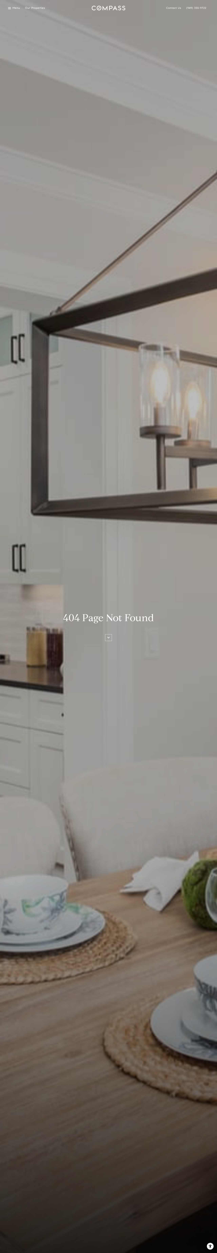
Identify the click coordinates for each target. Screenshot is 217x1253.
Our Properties (35, 8)
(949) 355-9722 (196, 8)
